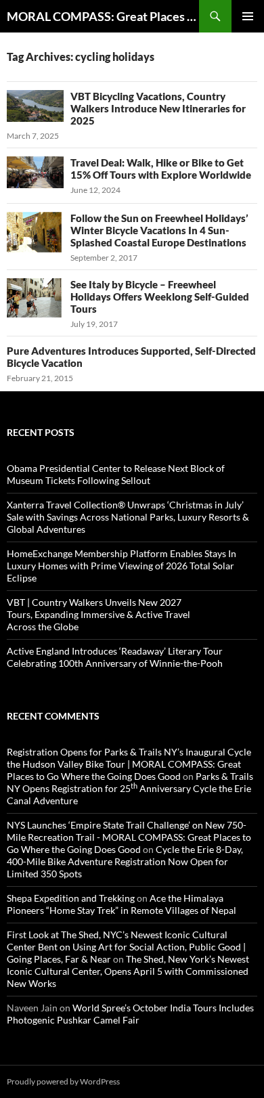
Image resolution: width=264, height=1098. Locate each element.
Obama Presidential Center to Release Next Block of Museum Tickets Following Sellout (116, 474)
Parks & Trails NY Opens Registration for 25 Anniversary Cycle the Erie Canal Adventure (130, 788)
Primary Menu (248, 16)
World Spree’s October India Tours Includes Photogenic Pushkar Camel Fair (130, 1014)
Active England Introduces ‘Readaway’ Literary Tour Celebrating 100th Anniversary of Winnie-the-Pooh (115, 657)
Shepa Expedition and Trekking (71, 898)
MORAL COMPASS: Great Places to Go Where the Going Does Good (103, 16)
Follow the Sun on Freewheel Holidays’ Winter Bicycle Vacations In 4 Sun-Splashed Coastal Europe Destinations (159, 230)
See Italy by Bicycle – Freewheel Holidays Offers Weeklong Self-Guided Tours (159, 296)
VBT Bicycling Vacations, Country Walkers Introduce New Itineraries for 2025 (158, 108)
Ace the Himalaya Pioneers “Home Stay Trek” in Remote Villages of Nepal (121, 904)
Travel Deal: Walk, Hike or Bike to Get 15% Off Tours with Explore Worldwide (160, 168)
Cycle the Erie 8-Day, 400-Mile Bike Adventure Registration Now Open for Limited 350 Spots (125, 861)
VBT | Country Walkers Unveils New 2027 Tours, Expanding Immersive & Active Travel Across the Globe (98, 614)
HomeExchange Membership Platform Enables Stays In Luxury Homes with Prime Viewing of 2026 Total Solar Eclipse (121, 566)
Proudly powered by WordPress (63, 1081)
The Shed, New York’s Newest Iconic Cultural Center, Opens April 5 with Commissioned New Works (128, 971)
